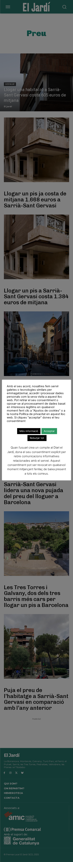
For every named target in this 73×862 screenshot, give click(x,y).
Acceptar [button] (49, 431)
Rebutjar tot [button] (37, 437)
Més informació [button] (28, 431)
